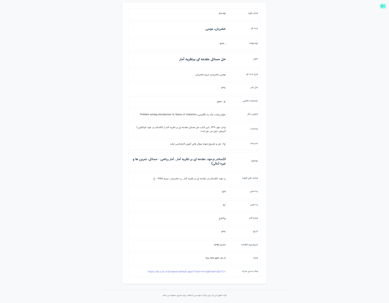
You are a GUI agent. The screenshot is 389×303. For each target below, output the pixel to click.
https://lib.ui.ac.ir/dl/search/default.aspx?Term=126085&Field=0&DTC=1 (187, 272)
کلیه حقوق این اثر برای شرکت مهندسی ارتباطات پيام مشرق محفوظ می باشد (194, 295)
